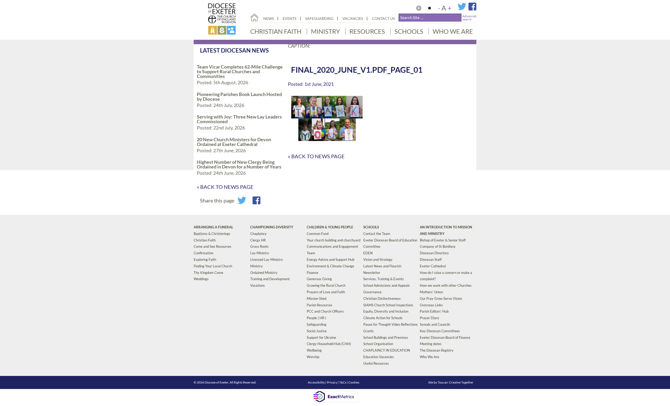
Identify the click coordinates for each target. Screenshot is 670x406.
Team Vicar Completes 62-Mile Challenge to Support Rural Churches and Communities (240, 71)
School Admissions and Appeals (386, 285)
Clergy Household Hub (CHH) (329, 344)
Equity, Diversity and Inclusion (385, 311)
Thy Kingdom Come (208, 272)
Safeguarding (319, 18)
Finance (312, 272)
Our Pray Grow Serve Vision (441, 298)
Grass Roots (259, 246)
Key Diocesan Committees (440, 331)
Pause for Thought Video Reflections (390, 324)
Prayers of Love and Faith (326, 292)
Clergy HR (258, 240)
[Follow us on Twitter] (462, 9)
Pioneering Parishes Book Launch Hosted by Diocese (239, 96)
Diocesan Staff (431, 259)
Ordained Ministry (263, 272)
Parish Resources (319, 305)
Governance (372, 292)
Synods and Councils (435, 324)
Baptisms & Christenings (212, 234)
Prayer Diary (429, 318)
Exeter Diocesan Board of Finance (445, 337)
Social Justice (317, 331)
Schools (408, 31)
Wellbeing (314, 350)
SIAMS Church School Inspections (388, 305)
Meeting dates (431, 344)
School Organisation (378, 344)
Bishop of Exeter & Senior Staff (443, 240)
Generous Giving (319, 279)
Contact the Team (376, 234)
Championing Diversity (271, 227)
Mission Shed (316, 298)
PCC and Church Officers (325, 311)
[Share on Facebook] (256, 202)
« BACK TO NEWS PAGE (225, 187)
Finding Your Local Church (213, 266)
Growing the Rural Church (326, 285)
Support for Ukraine (321, 337)
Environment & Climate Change (330, 266)
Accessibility (316, 382)
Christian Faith (276, 31)
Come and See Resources (212, 246)
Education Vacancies (378, 357)
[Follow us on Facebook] (472, 9)
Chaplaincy (258, 234)
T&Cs (342, 382)
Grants (368, 331)
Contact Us (383, 18)
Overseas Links (431, 305)
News (268, 18)
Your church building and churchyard (333, 240)
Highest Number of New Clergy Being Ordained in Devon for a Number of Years (239, 164)
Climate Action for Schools (383, 318)
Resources (367, 31)
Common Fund (317, 234)
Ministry (325, 31)
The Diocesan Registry (437, 350)
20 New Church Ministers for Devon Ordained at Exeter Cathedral (234, 142)
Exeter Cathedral (433, 266)
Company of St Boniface (437, 246)
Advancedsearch (469, 17)
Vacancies (352, 18)
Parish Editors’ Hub (434, 311)
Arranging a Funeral (213, 227)
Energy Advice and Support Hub (330, 259)
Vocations (257, 285)
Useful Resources (376, 363)
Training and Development (270, 279)
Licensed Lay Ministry (266, 259)
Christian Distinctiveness (382, 298)
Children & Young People (330, 227)
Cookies (353, 382)
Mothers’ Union (431, 292)
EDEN (368, 253)
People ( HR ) (316, 318)
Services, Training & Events (383, 279)
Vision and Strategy (378, 259)
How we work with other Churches (446, 285)
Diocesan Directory (434, 253)
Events (289, 18)
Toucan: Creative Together (455, 382)
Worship (313, 357)
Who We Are (453, 31)
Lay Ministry (259, 253)
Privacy (332, 382)
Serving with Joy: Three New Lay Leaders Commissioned (239, 119)
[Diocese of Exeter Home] (254, 17)
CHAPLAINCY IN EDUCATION (386, 350)
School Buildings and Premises (385, 337)
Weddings (201, 279)
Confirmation (203, 253)
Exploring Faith (205, 259)
